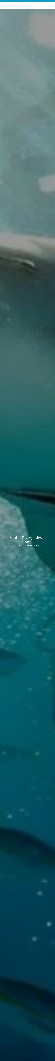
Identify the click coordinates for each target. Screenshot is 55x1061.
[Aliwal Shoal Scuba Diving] (12, 5)
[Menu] (47, 5)
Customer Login (39, 1)
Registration (46, 1)
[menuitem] (47, 5)
